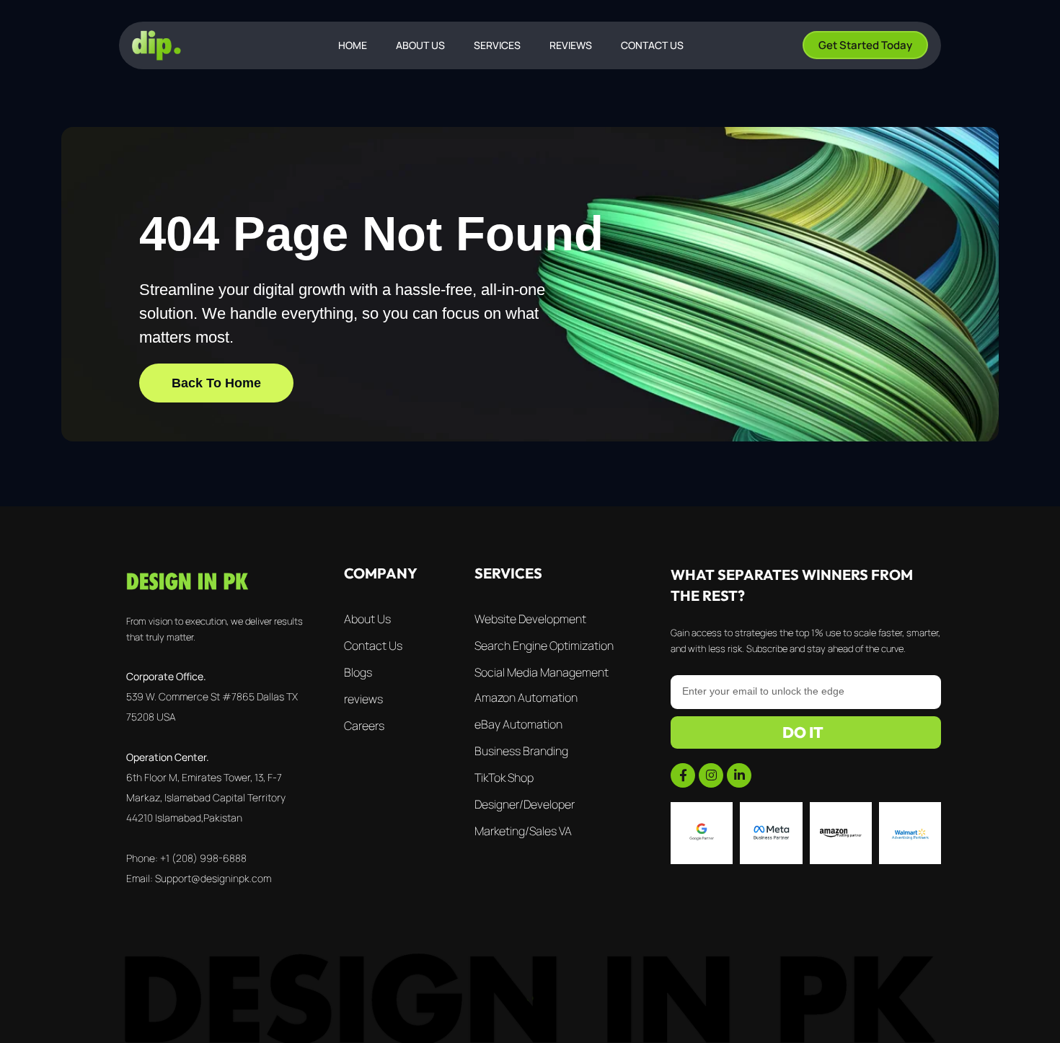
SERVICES (497, 45)
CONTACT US (652, 45)
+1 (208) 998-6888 (203, 858)
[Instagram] (711, 775)
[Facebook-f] (683, 775)
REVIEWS (570, 45)
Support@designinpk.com (213, 878)
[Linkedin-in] (739, 775)
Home (352, 45)
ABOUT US (420, 45)
